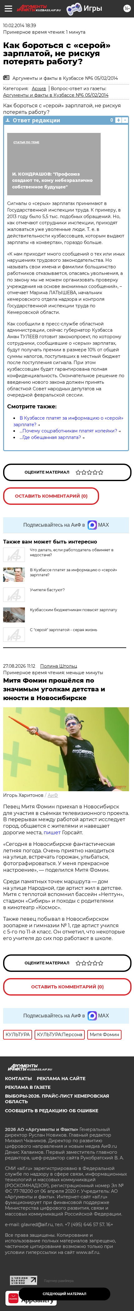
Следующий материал (64, 1294)
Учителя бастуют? (47, 589)
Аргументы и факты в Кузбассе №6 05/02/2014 (55, 95)
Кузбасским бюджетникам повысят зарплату (73, 609)
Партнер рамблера (59, 1281)
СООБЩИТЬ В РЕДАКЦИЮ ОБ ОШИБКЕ (51, 1111)
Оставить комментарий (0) (51, 496)
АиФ (53, 795)
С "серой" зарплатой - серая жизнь (63, 629)
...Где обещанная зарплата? (50, 437)
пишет (53, 833)
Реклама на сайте (61, 1078)
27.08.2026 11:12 (19, 666)
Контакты (18, 1078)
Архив (39, 88)
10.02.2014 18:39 (19, 25)
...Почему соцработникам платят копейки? (68, 431)
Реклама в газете (27, 1087)
